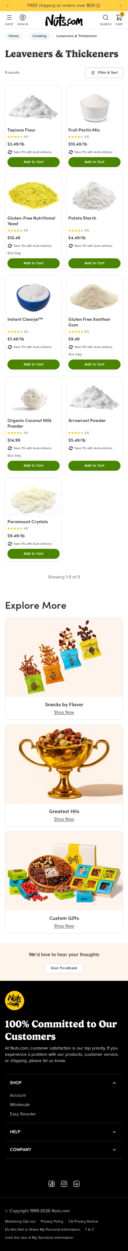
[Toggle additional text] (98, 5)
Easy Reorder (23, 1114)
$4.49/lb (77, 238)
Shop (9, 24)
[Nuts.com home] (64, 20)
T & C (89, 1230)
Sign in (22, 24)
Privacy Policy (52, 1222)
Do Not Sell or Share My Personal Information (42, 1230)
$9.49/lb (16, 536)
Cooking (40, 36)
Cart (119, 20)
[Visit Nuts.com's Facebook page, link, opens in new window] (51, 1184)
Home (14, 36)
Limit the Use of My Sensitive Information (39, 1238)
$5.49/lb (77, 440)
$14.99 (13, 440)
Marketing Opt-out (20, 1222)
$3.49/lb (16, 144)
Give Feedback (64, 968)
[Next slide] (120, 5)
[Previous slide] (7, 5)
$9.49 (74, 339)
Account (18, 1095)
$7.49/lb (15, 339)
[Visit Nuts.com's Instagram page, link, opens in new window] (64, 1184)
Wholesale (20, 1105)
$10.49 (13, 238)
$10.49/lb (77, 144)
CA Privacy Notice (83, 1222)
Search (106, 24)
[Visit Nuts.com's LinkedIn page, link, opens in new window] (76, 1184)
